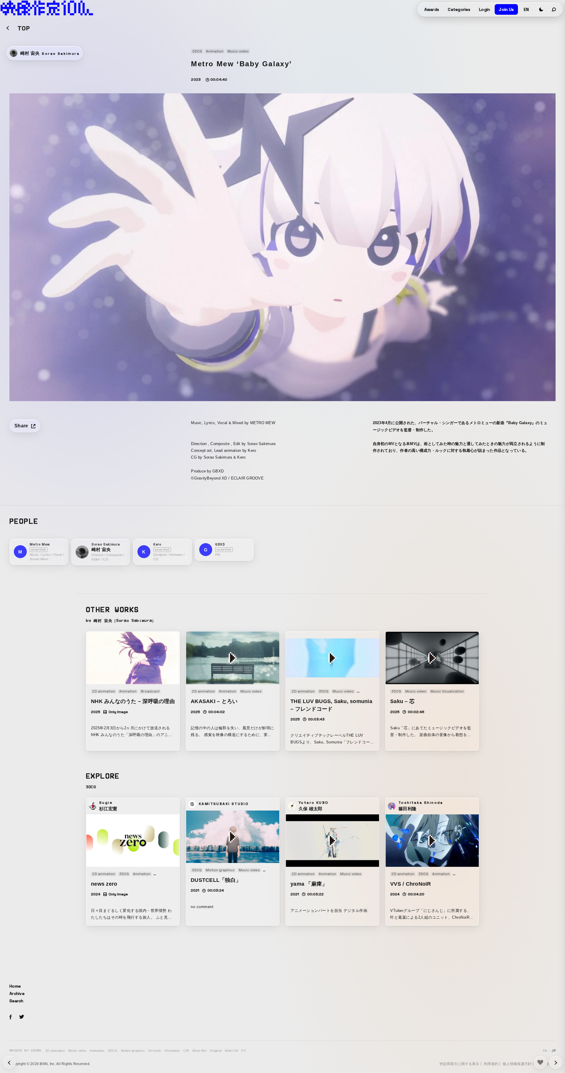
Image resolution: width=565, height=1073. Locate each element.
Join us (506, 9)
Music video (77, 1050)
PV (243, 1050)
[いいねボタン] (540, 1062)
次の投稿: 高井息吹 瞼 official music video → (9, 1062)
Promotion (172, 1050)
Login (484, 9)
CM (186, 1050)
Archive (16, 993)
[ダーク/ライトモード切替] (541, 9)
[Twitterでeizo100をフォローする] (21, 1017)
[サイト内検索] (554, 9)
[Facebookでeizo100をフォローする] (10, 1018)
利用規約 (491, 1064)
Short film (199, 1050)
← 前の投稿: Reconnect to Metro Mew (555, 1062)
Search (16, 1000)
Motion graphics (133, 1050)
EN (526, 9)
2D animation (55, 1050)
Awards (431, 9)
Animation (97, 1050)
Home (15, 986)
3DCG (112, 1050)
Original (215, 1050)
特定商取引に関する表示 (459, 1064)
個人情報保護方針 (517, 1064)
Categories (459, 9)
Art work (154, 1050)
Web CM (231, 1050)
